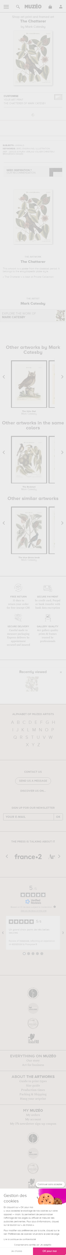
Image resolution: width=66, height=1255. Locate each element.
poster (25, 268)
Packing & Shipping (33, 1094)
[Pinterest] (35, 800)
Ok (58, 816)
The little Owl (29, 412)
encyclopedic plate (31, 271)
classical (44, 268)
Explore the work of (19, 315)
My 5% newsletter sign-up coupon (33, 1123)
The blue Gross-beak (29, 559)
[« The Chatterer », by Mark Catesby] (32, 684)
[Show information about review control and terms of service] (54, 906)
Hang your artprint (33, 1098)
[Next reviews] (63, 932)
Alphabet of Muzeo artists (33, 714)
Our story (33, 1060)
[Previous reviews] (3, 932)
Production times (33, 1090)
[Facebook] (25, 800)
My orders (33, 1115)
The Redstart (29, 488)
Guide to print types (33, 1081)
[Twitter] (41, 800)
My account (33, 1119)
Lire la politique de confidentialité (20, 1239)
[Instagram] (30, 800)
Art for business (33, 1065)
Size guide (33, 1085)
